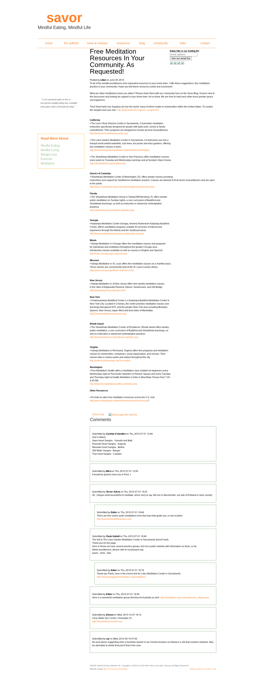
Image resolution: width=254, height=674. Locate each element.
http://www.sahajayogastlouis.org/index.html (112, 270)
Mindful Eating (50, 145)
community (160, 43)
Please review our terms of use (203, 669)
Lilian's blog (98, 414)
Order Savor (61, 116)
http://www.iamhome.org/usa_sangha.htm (138, 110)
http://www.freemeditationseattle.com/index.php (113, 384)
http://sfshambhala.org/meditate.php (109, 163)
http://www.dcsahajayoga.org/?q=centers (110, 360)
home (49, 43)
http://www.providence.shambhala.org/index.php (114, 337)
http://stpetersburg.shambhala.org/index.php (112, 210)
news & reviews (97, 43)
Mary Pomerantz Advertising (115, 669)
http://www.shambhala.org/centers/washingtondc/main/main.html (122, 187)
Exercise (46, 159)
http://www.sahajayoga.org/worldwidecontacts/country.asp (119, 400)
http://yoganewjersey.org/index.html (107, 290)
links (183, 43)
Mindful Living (50, 150)
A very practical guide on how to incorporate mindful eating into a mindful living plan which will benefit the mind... (59, 103)
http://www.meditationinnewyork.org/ (108, 314)
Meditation (47, 163)
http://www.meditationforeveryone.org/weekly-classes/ (117, 233)
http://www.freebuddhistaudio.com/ (114, 519)
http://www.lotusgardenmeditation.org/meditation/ (121, 577)
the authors (71, 43)
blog (142, 43)
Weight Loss (49, 154)
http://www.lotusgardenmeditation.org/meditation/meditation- (120, 150)
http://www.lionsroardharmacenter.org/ (109, 133)
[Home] (127, 18)
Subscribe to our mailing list (184, 51)
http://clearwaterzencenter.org (107, 621)
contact (205, 43)
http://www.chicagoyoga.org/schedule (108, 253)
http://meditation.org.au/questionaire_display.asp (184, 597)
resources (123, 43)
